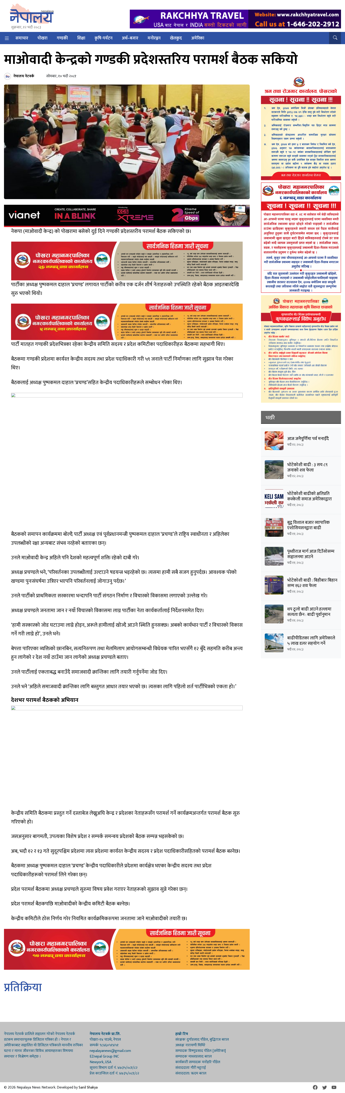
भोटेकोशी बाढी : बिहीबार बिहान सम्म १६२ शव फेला (312, 583)
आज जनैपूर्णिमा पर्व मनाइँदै (308, 438)
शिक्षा (81, 38)
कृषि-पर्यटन (103, 38)
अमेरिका (197, 38)
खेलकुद (176, 38)
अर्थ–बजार (130, 38)
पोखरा (42, 38)
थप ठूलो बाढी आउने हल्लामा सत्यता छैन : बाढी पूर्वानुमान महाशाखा (309, 615)
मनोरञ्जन (154, 38)
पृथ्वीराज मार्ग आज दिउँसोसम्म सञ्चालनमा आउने (310, 554)
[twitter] (324, 1087)
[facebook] (315, 1087)
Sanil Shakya (88, 1087)
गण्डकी (62, 38)
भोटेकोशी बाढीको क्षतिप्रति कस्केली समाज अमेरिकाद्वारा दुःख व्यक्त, (309, 499)
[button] (335, 38)
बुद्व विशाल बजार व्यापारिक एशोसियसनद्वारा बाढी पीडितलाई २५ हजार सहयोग (309, 528)
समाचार (21, 38)
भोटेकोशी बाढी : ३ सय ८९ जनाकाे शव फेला (307, 467)
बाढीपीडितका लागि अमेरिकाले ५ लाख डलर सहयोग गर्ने (311, 640)
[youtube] (334, 1087)
